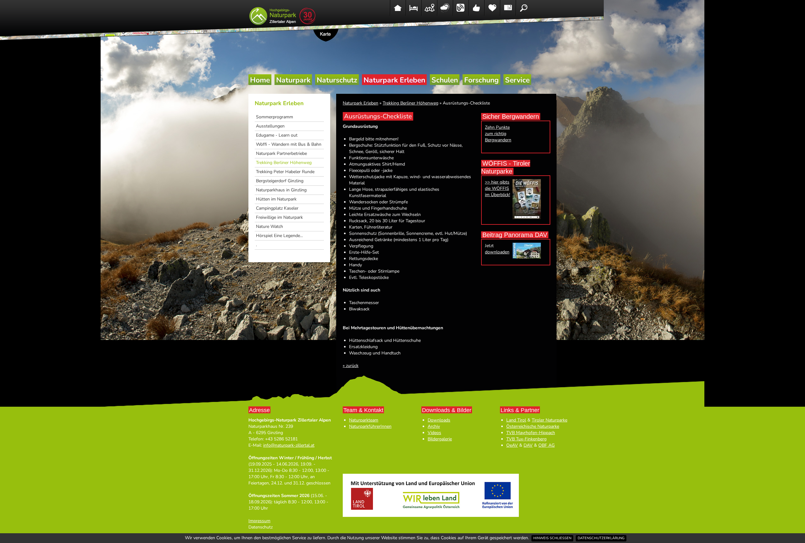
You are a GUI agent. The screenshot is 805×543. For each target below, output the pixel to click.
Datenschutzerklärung (601, 538)
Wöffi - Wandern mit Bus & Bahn (288, 144)
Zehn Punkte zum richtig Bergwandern (498, 133)
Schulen (444, 80)
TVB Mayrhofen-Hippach (530, 433)
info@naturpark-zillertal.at (288, 445)
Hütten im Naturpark (276, 199)
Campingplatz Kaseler (277, 208)
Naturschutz (337, 80)
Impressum (259, 521)
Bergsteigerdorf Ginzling (279, 181)
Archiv (434, 426)
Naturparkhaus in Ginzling (281, 190)
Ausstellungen (270, 126)
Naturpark (293, 80)
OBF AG (546, 445)
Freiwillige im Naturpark (279, 217)
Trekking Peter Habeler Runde (285, 172)
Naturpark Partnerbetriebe (281, 153)
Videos (434, 433)
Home (260, 80)
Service (517, 80)
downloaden (497, 252)
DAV (528, 445)
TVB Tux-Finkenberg (526, 439)
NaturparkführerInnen (370, 426)
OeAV (512, 445)
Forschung (481, 80)
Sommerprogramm (274, 117)
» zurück (350, 366)
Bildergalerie (440, 439)
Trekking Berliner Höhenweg (284, 163)
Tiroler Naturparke (549, 420)
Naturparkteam (363, 420)
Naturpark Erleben (394, 80)
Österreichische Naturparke (532, 426)
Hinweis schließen (552, 538)
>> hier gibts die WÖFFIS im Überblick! (497, 188)
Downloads (439, 420)
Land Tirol (516, 420)
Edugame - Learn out (276, 135)
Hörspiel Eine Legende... (279, 236)
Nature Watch (269, 226)
